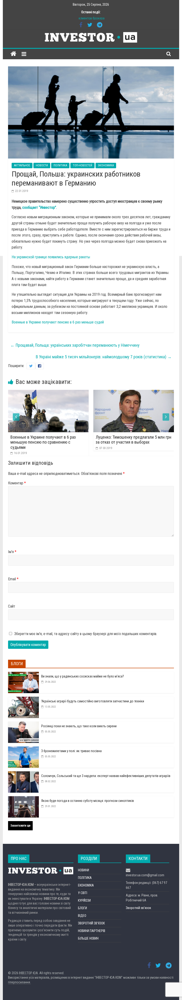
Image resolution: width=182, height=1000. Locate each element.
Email (13, 579)
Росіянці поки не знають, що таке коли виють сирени (79, 726)
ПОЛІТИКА (85, 878)
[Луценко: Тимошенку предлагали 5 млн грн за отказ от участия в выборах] (72, 393)
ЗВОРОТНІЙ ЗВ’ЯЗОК (91, 923)
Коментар (17, 483)
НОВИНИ (83, 870)
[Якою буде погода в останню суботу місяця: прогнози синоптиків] (23, 799)
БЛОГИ (82, 908)
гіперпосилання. (19, 982)
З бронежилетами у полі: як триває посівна (71, 751)
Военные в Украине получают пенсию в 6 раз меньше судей (58, 322)
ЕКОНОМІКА (86, 885)
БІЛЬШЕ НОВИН (88, 938)
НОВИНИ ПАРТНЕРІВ (91, 931)
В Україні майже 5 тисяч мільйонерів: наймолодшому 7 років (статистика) (104, 356)
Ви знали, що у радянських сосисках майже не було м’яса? (82, 676)
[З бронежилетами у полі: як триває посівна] (23, 749)
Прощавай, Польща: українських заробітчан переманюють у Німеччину (75, 345)
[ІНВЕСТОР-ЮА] (13, 54)
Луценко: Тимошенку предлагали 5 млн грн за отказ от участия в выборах (72, 440)
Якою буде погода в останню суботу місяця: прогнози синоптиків (87, 801)
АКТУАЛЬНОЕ (22, 165)
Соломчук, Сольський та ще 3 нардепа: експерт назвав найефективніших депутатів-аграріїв (105, 776)
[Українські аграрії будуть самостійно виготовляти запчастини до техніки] (23, 699)
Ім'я (12, 552)
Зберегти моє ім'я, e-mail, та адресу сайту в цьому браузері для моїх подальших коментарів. (85, 634)
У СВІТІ (82, 893)
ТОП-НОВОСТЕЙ (82, 165)
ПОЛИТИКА (60, 165)
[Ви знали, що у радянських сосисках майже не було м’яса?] (23, 674)
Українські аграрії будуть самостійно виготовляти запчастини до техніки (92, 701)
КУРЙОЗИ (84, 900)
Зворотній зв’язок (138, 908)
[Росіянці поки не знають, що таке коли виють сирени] (23, 724)
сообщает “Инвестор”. (39, 207)
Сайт (11, 606)
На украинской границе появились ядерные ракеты (51, 257)
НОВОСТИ (42, 165)
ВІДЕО (82, 916)
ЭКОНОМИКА (106, 165)
